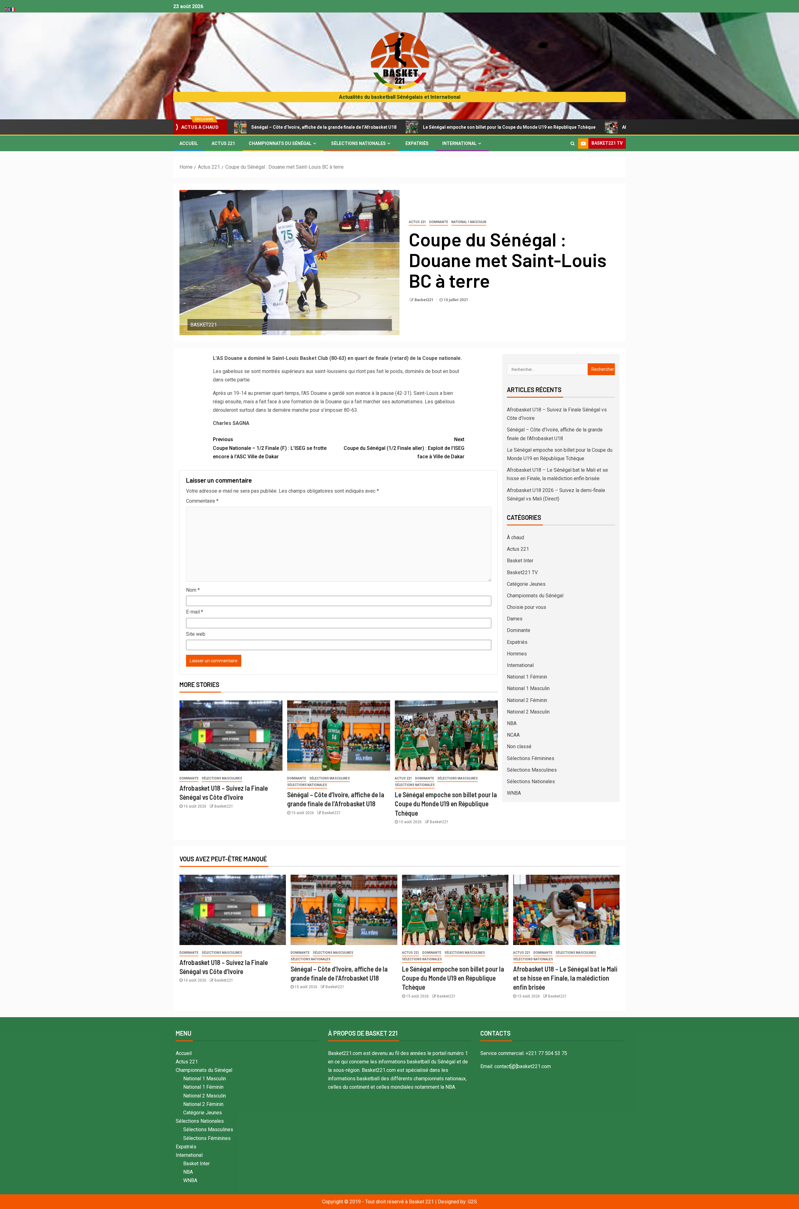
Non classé (519, 746)
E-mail (194, 612)
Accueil (188, 143)
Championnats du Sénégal (280, 143)
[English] (7, 9)
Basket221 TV (522, 572)
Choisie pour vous (526, 607)
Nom (193, 590)
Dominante (438, 222)
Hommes (517, 654)
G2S (472, 1202)
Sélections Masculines (222, 778)
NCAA (513, 735)
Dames (514, 619)
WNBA (514, 793)
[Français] (13, 9)
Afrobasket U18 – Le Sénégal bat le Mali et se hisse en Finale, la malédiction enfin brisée (565, 978)
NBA (512, 723)
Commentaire (202, 501)
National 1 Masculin (468, 222)
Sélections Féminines (530, 758)
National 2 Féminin (527, 700)
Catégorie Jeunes (526, 584)
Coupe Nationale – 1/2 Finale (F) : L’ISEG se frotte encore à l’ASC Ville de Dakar (269, 447)
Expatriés (417, 143)
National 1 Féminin (527, 677)
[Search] (572, 143)
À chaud (515, 537)
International (459, 143)
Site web (195, 634)
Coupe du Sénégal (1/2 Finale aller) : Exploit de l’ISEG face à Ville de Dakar (404, 447)
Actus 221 (223, 143)
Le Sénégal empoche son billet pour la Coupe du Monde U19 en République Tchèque (436, 127)
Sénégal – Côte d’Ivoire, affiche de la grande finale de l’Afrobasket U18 (251, 127)
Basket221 (424, 300)
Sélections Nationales (358, 143)
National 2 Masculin (528, 712)
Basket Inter (520, 561)
